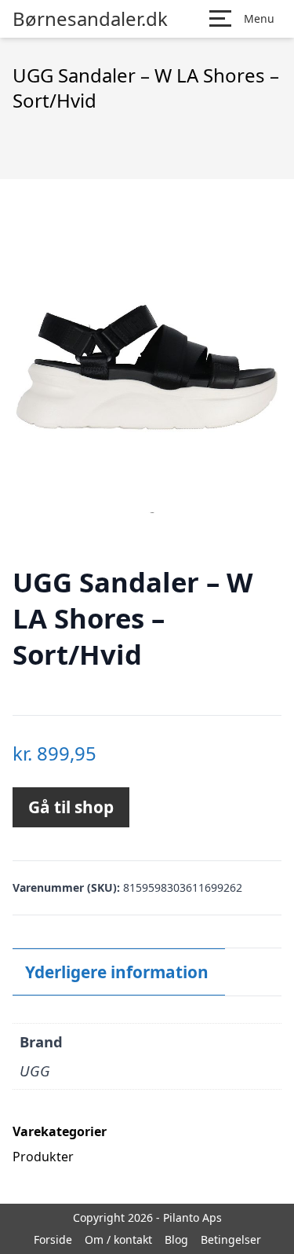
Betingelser (231, 1239)
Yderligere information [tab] (117, 972)
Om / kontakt (118, 1239)
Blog (176, 1239)
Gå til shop (71, 807)
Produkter (43, 1156)
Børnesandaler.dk (90, 18)
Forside (53, 1239)
